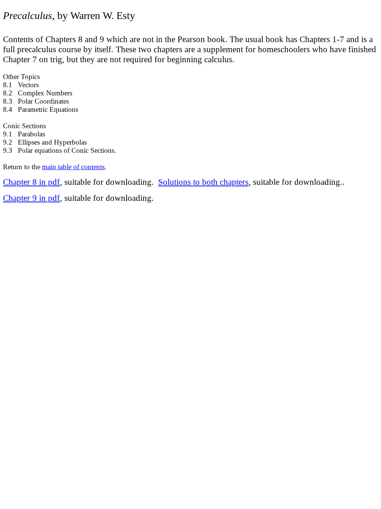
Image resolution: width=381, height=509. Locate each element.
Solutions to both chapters (203, 182)
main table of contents (73, 167)
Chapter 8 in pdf (31, 182)
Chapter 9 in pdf (31, 198)
